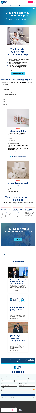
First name (3, 378)
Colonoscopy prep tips (16, 5)
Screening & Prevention (7, 5)
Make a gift (18, 239)
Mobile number (23, 383)
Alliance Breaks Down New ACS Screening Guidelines (17, 309)
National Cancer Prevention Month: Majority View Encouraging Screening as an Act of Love (17, 338)
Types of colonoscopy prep (18, 73)
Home (2, 5)
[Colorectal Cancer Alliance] (4, 2)
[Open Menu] (35, 2)
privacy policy (21, 397)
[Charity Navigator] (15, 410)
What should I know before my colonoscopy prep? (5, 210)
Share (34, 9)
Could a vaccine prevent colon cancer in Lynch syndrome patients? (18, 281)
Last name (16, 378)
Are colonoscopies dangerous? (29, 210)
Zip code (29, 378)
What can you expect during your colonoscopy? (18, 210)
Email (2, 383)
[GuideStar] (20, 410)
